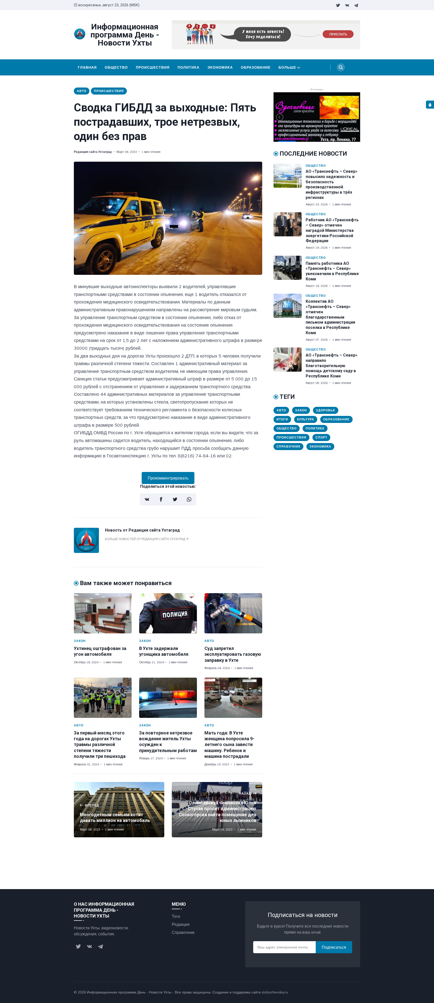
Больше (287, 67)
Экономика (220, 67)
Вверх (349, 992)
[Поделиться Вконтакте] (147, 499)
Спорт (321, 437)
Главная (87, 67)
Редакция (181, 924)
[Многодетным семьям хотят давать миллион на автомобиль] (119, 809)
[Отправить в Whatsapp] (189, 499)
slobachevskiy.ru (275, 992)
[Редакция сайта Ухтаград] (86, 551)
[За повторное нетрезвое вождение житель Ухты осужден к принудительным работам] (168, 698)
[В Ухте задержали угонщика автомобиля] (168, 613)
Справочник (288, 446)
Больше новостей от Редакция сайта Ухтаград (145, 539)
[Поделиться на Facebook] (161, 499)
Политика (188, 67)
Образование (255, 67)
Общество (116, 67)
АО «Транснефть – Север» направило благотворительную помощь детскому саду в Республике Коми (331, 365)
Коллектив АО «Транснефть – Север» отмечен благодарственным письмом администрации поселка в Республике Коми (330, 317)
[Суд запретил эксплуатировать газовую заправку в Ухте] (233, 613)
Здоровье (325, 410)
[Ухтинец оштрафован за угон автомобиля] (103, 613)
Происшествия (153, 67)
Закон (80, 641)
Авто (81, 91)
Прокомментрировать (168, 478)
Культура (305, 419)
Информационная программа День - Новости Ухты (129, 992)
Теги (176, 916)
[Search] (341, 67)
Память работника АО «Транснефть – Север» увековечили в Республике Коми (332, 271)
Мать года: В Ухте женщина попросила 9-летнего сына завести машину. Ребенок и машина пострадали (229, 744)
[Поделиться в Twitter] (175, 499)
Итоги (282, 419)
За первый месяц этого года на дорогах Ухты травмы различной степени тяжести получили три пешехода (100, 744)
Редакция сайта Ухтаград (93, 152)
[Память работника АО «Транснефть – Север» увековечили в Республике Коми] (290, 272)
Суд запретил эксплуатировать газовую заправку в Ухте (232, 654)
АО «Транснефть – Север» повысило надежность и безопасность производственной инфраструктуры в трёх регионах (331, 184)
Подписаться (334, 947)
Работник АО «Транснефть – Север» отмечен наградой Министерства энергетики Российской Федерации (332, 230)
